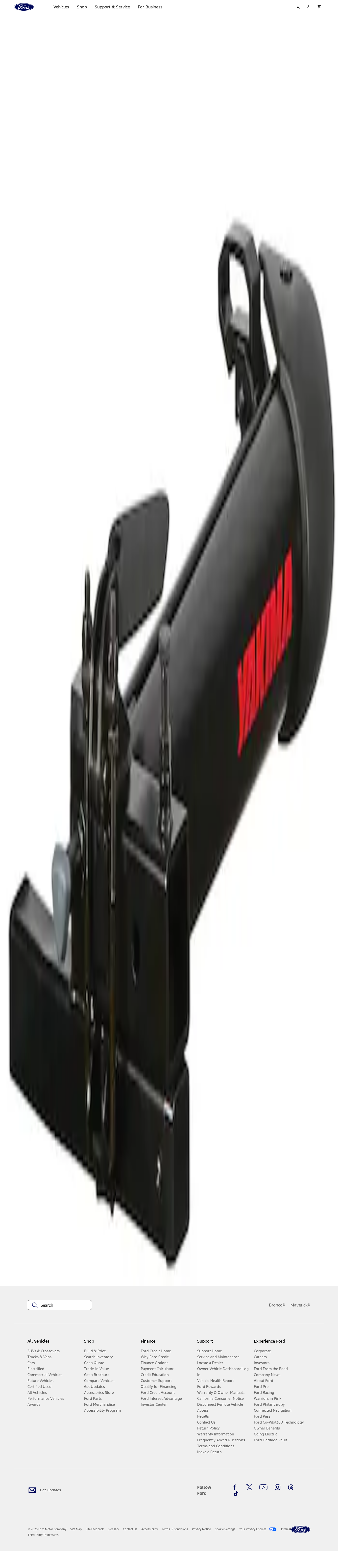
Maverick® (300, 1305)
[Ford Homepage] (300, 1529)
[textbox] (60, 1305)
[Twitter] (249, 1487)
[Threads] (291, 1487)
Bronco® (277, 1305)
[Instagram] (278, 1487)
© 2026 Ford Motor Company (47, 1529)
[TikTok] (236, 1494)
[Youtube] (263, 1487)
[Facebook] (236, 1487)
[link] (76, 1529)
